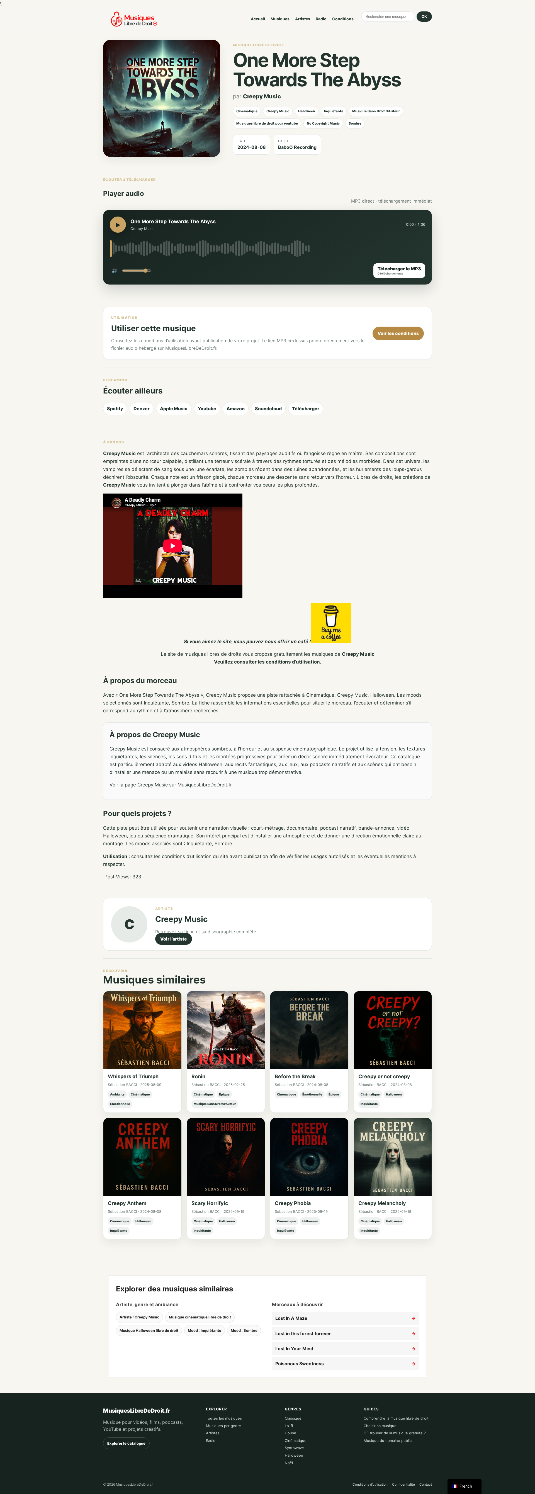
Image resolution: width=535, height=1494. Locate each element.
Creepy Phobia (293, 1203)
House (290, 1433)
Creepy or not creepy (384, 1076)
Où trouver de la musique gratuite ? (395, 1433)
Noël (289, 1463)
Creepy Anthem (127, 1203)
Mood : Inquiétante (204, 1330)
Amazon (236, 408)
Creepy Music (262, 96)
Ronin (198, 1076)
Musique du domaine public (388, 1440)
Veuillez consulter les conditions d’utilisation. (267, 662)
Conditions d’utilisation (370, 1484)
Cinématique (296, 1440)
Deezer (141, 408)
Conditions (343, 18)
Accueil (258, 18)
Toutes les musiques (224, 1418)
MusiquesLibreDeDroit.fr (136, 1410)
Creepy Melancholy (382, 1203)
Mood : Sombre (244, 1330)
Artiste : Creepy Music (139, 1317)
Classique (293, 1418)
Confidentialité (403, 1484)
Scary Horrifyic (209, 1203)
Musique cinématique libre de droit (200, 1317)
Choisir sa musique (380, 1425)
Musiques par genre (223, 1425)
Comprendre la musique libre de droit (396, 1418)
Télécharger (305, 408)
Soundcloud (268, 408)
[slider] (267, 248)
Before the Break (295, 1076)
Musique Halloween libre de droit (149, 1330)
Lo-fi (289, 1425)
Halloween (294, 1455)
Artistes (302, 18)
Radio (321, 18)
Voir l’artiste (173, 939)
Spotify (115, 408)
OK (424, 16)
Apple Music (174, 408)
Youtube (207, 408)
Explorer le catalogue (126, 1443)
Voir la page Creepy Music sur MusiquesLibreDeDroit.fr (171, 785)
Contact (425, 1484)
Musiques (280, 18)
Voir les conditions (398, 333)
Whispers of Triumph (133, 1076)
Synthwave (294, 1448)
